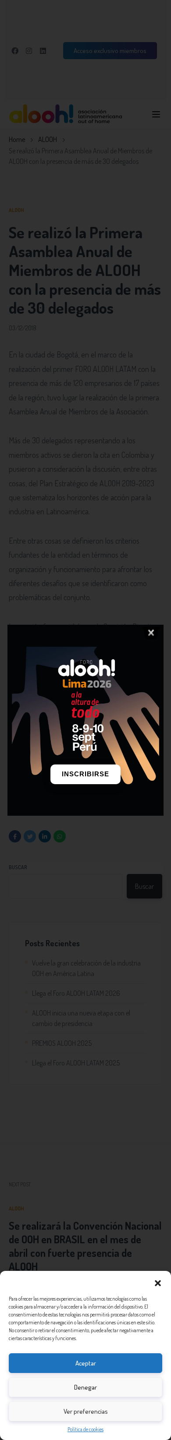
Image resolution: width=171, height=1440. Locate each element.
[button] (157, 1281)
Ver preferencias (86, 1411)
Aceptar (85, 1363)
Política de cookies (85, 1429)
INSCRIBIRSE (85, 774)
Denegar (85, 1387)
